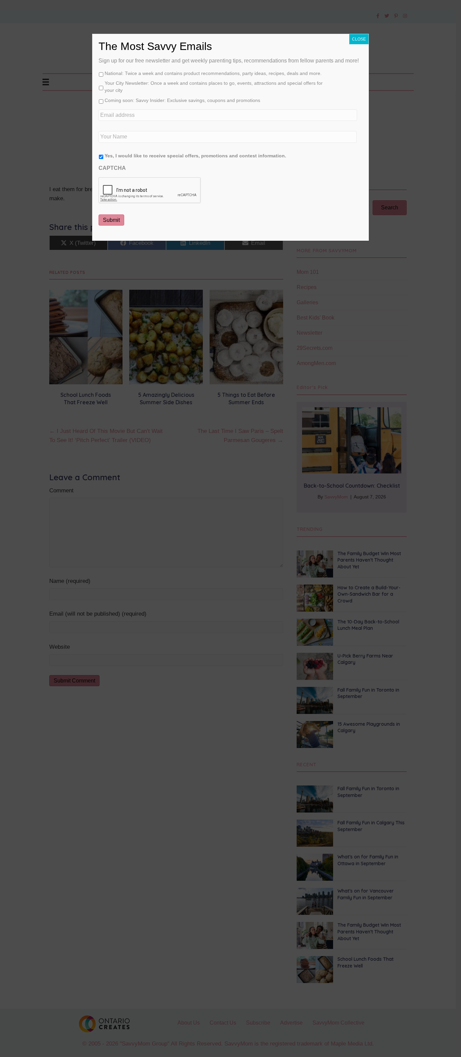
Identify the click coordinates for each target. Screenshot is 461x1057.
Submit (111, 220)
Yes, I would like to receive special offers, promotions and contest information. (195, 155)
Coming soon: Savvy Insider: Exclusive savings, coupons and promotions (182, 100)
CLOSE (359, 39)
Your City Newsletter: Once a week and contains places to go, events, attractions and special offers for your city (214, 86)
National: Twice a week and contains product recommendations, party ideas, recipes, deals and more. (213, 73)
